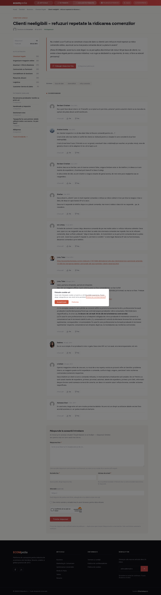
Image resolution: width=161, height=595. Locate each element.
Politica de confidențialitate (96, 297)
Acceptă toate (61, 302)
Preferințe (75, 302)
